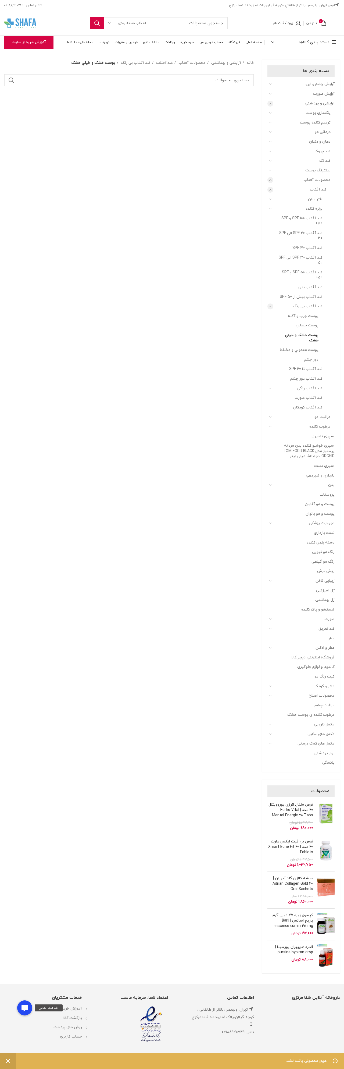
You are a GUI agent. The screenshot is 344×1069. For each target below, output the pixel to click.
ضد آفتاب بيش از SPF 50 (301, 296)
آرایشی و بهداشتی (320, 103)
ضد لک (325, 160)
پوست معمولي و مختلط (299, 349)
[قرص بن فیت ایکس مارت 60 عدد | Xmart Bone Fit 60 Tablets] (326, 853)
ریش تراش (326, 571)
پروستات (327, 494)
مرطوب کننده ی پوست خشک (311, 714)
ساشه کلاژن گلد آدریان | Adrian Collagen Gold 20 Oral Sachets (293, 883)
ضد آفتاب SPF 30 (307, 248)
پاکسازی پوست (318, 112)
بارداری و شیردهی (320, 475)
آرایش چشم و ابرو (320, 84)
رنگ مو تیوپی (323, 552)
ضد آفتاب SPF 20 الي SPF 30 (300, 236)
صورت (329, 619)
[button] (24, 1007)
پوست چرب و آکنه (303, 316)
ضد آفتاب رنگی (309, 388)
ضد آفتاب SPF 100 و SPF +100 (301, 221)
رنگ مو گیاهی (323, 561)
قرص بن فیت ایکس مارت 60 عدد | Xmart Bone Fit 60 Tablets (290, 847)
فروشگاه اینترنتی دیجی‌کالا (313, 657)
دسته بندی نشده (321, 542)
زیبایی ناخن (325, 580)
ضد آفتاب (318, 189)
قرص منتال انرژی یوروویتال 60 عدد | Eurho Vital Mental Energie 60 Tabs (290, 810)
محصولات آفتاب (317, 179)
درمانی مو (323, 132)
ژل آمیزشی (325, 590)
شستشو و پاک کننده (318, 609)
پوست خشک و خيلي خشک (301, 338)
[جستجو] (97, 23)
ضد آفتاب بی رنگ (307, 306)
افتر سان (315, 199)
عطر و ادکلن (325, 647)
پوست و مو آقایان (320, 504)
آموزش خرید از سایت (29, 42)
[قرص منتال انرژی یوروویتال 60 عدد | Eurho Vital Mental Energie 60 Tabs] (326, 816)
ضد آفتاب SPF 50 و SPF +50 (302, 275)
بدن (331, 485)
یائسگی (328, 762)
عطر (331, 638)
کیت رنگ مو (324, 676)
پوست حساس (307, 325)
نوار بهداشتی (324, 753)
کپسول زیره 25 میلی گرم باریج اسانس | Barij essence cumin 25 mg (293, 920)
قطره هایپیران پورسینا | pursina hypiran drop (294, 949)
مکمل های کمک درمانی (316, 743)
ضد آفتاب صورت (308, 397)
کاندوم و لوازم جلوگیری (316, 666)
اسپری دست (324, 465)
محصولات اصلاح (322, 695)
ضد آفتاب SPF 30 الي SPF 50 (300, 260)
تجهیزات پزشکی (322, 523)
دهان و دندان (320, 141)
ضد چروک (323, 151)
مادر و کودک (325, 686)
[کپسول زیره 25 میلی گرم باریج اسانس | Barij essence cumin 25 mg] (326, 924)
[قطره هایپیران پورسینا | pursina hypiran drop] (326, 956)
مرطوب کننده (320, 426)
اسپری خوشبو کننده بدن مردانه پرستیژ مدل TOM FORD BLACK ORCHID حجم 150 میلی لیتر (309, 451)
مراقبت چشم (324, 705)
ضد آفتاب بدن (310, 287)
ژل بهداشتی (325, 599)
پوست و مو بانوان (320, 513)
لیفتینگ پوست (318, 170)
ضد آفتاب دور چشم (306, 378)
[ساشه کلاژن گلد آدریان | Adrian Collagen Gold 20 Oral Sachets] (326, 890)
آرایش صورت (324, 93)
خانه (250, 62)
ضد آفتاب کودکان (307, 407)
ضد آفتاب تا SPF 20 (305, 369)
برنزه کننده (314, 208)
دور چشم (311, 359)
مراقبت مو (322, 416)
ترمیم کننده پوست (315, 122)
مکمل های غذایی (321, 734)
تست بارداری (324, 532)
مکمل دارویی (324, 724)
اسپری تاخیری (323, 436)
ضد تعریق (326, 628)
